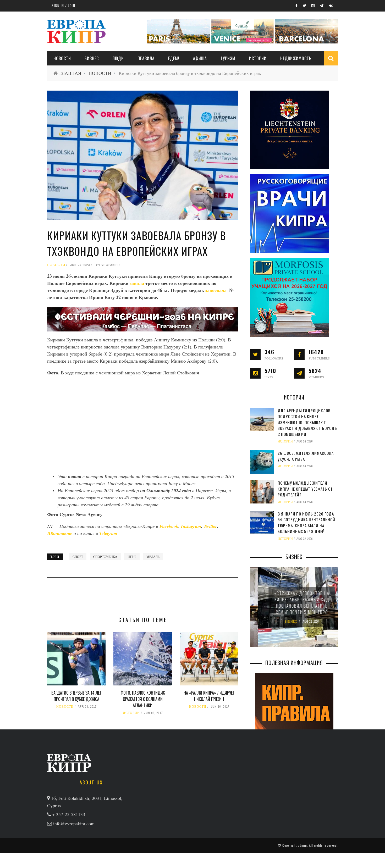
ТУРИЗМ (228, 58)
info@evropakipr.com (74, 823)
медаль (153, 557)
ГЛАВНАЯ (70, 73)
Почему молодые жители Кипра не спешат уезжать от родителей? (305, 488)
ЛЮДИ (118, 58)
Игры (132, 557)
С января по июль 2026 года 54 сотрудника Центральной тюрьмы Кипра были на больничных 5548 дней (306, 522)
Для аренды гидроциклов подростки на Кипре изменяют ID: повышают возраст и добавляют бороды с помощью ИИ (308, 422)
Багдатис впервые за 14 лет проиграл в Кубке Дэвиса (76, 696)
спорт (78, 557)
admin (302, 845)
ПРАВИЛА (146, 58)
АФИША (200, 58)
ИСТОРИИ (258, 58)
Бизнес (92, 58)
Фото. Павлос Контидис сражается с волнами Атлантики (142, 699)
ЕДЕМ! (173, 58)
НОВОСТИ (62, 58)
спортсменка (105, 557)
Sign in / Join (63, 5)
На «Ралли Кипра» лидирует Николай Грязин (209, 696)
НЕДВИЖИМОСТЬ (295, 58)
